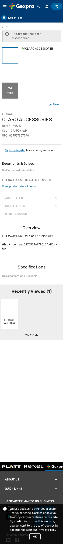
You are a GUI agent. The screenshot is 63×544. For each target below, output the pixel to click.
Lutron (7, 114)
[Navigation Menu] (5, 6)
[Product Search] (38, 6)
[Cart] (56, 6)
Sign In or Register (15, 150)
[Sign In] (47, 6)
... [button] (3, 26)
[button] (10, 55)
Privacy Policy (47, 530)
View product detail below (19, 186)
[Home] (21, 6)
